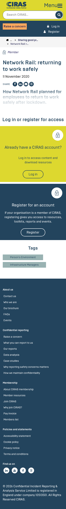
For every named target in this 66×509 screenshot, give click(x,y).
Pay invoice (9, 413)
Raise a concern (15, 26)
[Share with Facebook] (15, 84)
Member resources (14, 395)
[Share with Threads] (31, 84)
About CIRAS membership (18, 389)
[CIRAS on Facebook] (23, 470)
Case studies (11, 360)
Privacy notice (11, 448)
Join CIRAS (9, 401)
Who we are (10, 302)
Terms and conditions (15, 454)
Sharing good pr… (28, 40)
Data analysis (11, 354)
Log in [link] (55, 26)
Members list (11, 419)
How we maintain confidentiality (21, 373)
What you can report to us (18, 342)
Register (53, 31)
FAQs (6, 314)
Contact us (9, 296)
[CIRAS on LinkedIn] (6, 470)
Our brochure (11, 308)
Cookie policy (11, 442)
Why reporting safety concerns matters (26, 367)
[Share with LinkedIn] (20, 84)
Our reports (10, 348)
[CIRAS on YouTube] (15, 470)
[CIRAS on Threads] (31, 470)
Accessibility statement (17, 436)
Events (7, 320)
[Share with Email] (26, 84)
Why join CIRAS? (12, 407)
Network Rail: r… (19, 43)
